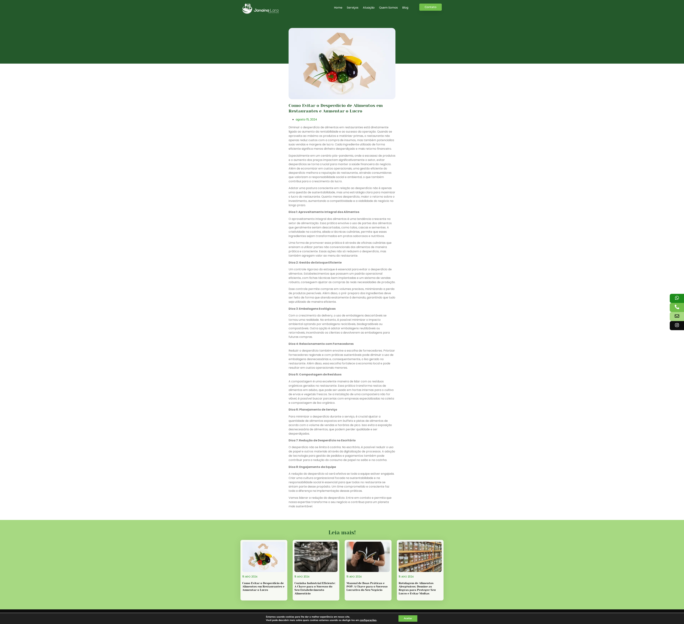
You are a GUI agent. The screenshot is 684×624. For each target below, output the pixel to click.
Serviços (352, 8)
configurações (368, 620)
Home (338, 8)
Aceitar (408, 618)
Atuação (369, 8)
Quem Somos (388, 8)
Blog (405, 8)
